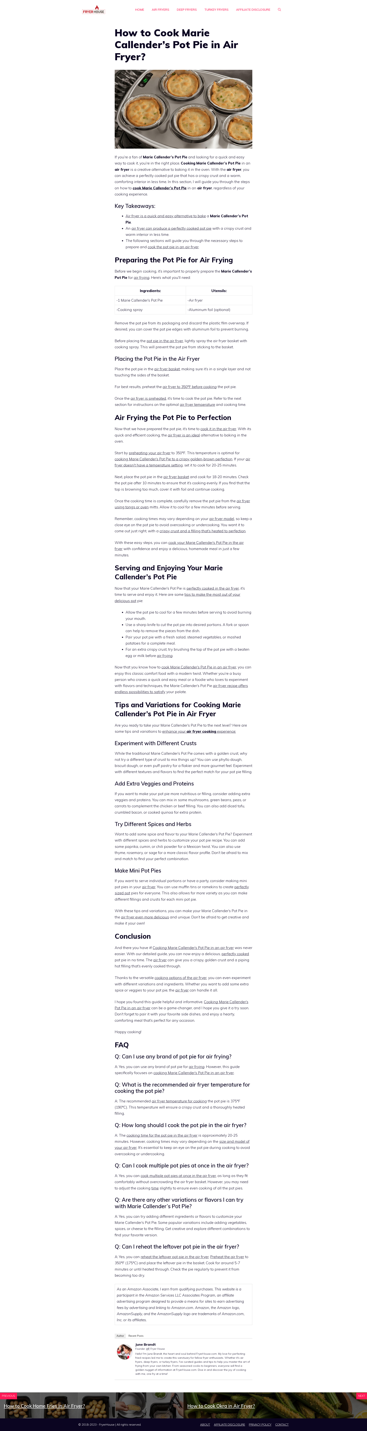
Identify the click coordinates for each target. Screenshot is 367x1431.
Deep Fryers (187, 9)
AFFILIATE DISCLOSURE (253, 9)
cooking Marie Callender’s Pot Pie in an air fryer (193, 1072)
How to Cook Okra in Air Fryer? (221, 1406)
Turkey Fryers (216, 9)
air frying (141, 277)
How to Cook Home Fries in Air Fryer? (44, 1406)
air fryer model (221, 518)
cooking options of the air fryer (181, 977)
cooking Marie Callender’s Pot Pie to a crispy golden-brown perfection (173, 459)
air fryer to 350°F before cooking (190, 386)
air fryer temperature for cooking (179, 1101)
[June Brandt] (124, 1358)
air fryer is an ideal (184, 435)
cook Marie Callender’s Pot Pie (160, 188)
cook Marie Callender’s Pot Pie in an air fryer (199, 667)
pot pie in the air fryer (165, 341)
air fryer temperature (197, 404)
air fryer (148, 887)
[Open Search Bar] (279, 9)
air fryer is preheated (148, 398)
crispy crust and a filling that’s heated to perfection (203, 531)
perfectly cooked (235, 954)
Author (120, 1335)
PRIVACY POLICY (260, 1424)
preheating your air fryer (150, 453)
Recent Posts (136, 1335)
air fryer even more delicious (145, 917)
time (155, 1188)
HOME (139, 9)
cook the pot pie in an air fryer (173, 247)
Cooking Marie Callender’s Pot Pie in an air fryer (193, 947)
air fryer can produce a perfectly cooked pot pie (171, 228)
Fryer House (157, 1348)
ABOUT (205, 1424)
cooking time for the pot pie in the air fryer (162, 1135)
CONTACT (282, 1424)
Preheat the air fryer (227, 1256)
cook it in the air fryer (218, 429)
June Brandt (145, 1344)
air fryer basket (167, 369)
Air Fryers (160, 9)
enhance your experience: (199, 731)
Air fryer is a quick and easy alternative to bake (166, 216)
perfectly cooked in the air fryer (213, 588)
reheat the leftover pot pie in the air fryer (175, 1256)
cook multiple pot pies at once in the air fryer (178, 1175)
